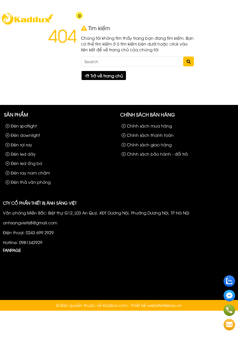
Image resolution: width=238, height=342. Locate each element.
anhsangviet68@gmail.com (30, 222)
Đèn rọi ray (21, 144)
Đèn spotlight (23, 125)
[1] (27, 24)
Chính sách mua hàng (149, 125)
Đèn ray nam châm (30, 172)
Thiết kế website (147, 305)
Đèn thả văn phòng (30, 182)
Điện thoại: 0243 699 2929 (28, 232)
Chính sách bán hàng (147, 114)
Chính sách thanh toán (150, 135)
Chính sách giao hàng (149, 144)
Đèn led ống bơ (26, 163)
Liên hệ (226, 5)
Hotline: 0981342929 (22, 242)
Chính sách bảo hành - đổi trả (157, 154)
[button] (57, 19)
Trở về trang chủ (106, 75)
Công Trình (205, 5)
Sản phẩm (180, 5)
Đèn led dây (23, 154)
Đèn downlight (25, 135)
